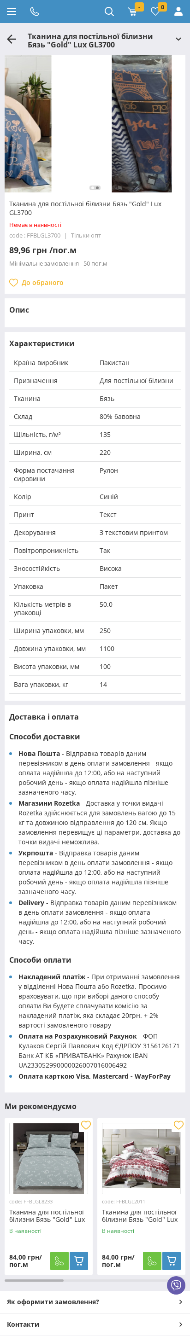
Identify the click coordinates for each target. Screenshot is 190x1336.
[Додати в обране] (86, 1125)
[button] (92, 187)
